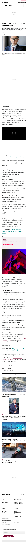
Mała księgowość (17, 512)
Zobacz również (5, 374)
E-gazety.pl (16, 509)
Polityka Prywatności (18, 499)
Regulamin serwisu (18, 502)
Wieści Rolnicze (17, 515)
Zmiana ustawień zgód (18, 501)
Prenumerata (4, 511)
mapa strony (4, 522)
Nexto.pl (15, 511)
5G (2, 20)
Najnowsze (17, 374)
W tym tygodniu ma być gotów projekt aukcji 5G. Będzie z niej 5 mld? (14, 350)
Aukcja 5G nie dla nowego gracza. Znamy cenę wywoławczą (13, 156)
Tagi (22, 374)
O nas (3, 499)
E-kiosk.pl (16, 508)
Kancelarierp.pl (17, 513)
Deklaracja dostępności (18, 504)
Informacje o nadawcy (18, 503)
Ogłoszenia (4, 509)
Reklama (3, 508)
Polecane (12, 374)
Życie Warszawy (17, 516)
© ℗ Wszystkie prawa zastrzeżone (9, 367)
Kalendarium (16, 522)
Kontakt (3, 501)
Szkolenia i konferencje (6, 520)
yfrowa (10, 5)
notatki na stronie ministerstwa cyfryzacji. (12, 358)
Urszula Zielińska (5, 106)
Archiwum (4, 512)
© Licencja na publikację (7, 365)
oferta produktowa (6, 524)
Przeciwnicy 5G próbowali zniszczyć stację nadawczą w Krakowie (12, 231)
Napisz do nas (5, 502)
